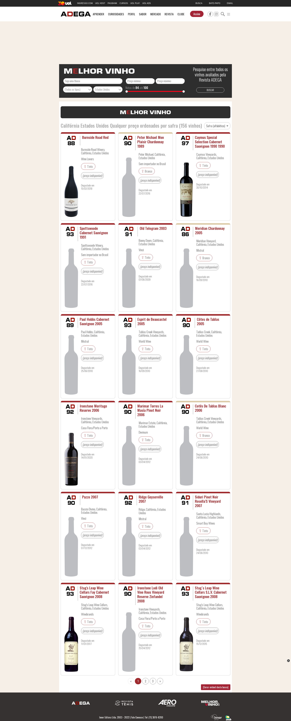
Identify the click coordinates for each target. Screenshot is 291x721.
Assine (196, 14)
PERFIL (131, 14)
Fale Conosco (137, 717)
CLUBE (180, 14)
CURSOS (124, 3)
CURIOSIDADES (116, 14)
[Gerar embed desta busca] (215, 687)
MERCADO (155, 14)
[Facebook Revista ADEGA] (210, 13)
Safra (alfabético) (216, 126)
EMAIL (230, 3)
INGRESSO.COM (85, 3)
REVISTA (169, 14)
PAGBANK (112, 3)
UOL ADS (146, 3)
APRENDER (98, 14)
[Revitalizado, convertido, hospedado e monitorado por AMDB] (228, 717)
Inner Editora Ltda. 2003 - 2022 (114, 717)
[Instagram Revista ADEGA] (216, 13)
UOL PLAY (135, 3)
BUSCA (199, 3)
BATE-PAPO (214, 3)
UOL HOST (100, 3)
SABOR (142, 14)
